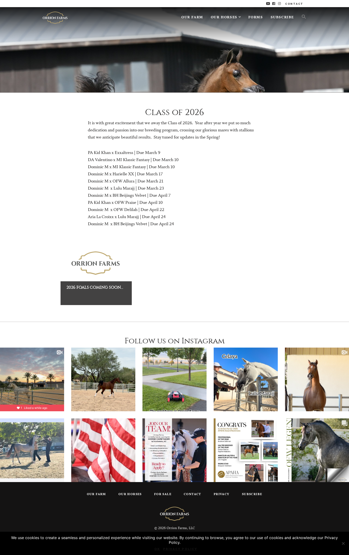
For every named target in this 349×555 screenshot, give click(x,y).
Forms (255, 17)
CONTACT (294, 3)
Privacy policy (180, 549)
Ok (157, 549)
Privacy (222, 494)
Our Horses (224, 17)
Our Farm (192, 17)
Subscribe (282, 17)
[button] (302, 16)
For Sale (162, 494)
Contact (192, 494)
